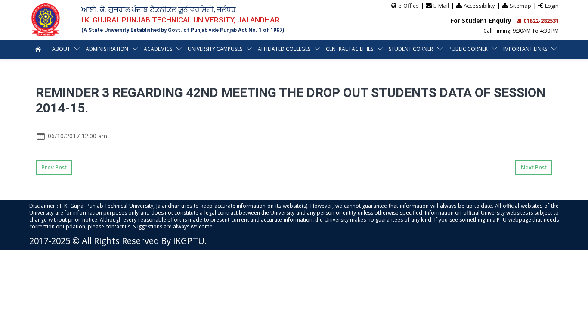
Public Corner (468, 49)
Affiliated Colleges (284, 49)
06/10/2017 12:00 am (76, 136)
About (61, 49)
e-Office (408, 5)
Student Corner (411, 49)
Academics (158, 49)
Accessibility (479, 5)
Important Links (525, 49)
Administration (107, 49)
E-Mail (441, 5)
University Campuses (215, 49)
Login (552, 5)
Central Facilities (349, 49)
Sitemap (520, 5)
